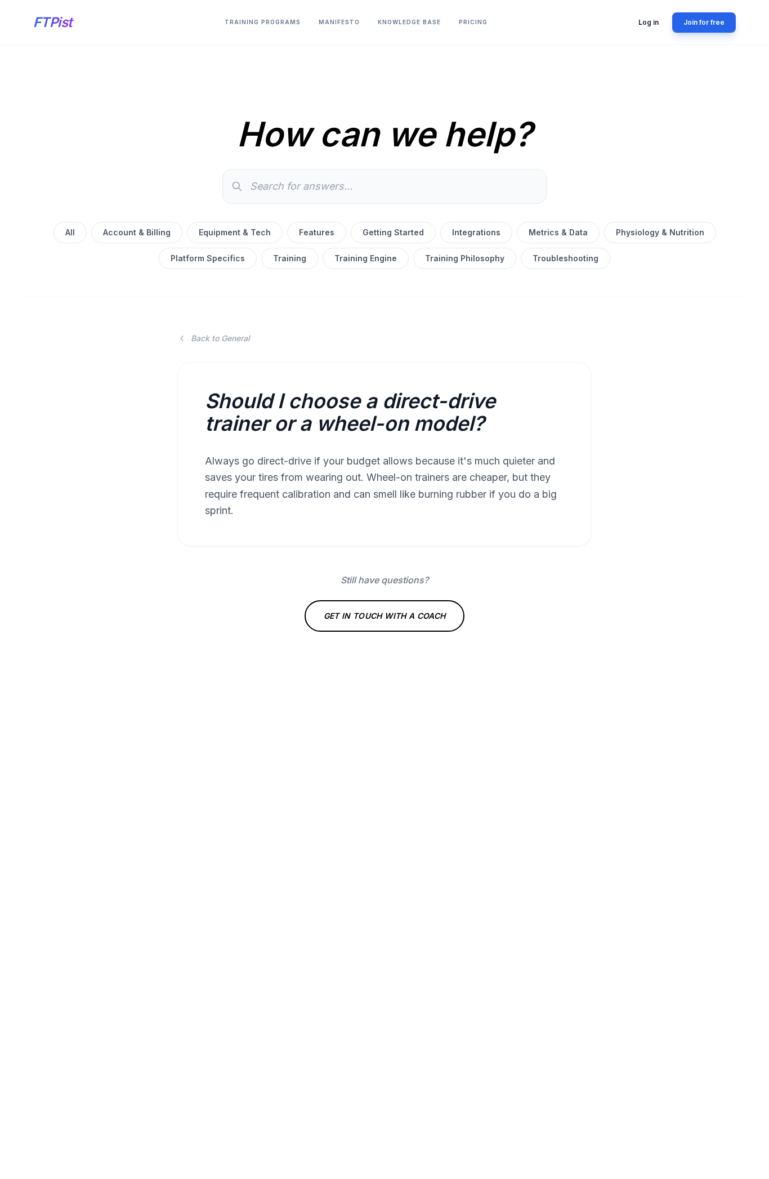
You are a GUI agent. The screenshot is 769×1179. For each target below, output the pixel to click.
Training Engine (365, 258)
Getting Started (393, 232)
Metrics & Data (558, 232)
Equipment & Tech (235, 232)
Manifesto (339, 22)
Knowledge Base (409, 22)
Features (316, 232)
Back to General (220, 338)
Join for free (704, 22)
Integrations (476, 232)
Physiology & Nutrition (660, 232)
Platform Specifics (208, 258)
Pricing (473, 22)
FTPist (52, 22)
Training (289, 258)
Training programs (263, 22)
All (70, 232)
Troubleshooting (565, 258)
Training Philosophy (464, 258)
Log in (648, 22)
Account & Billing (137, 232)
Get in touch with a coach (385, 615)
